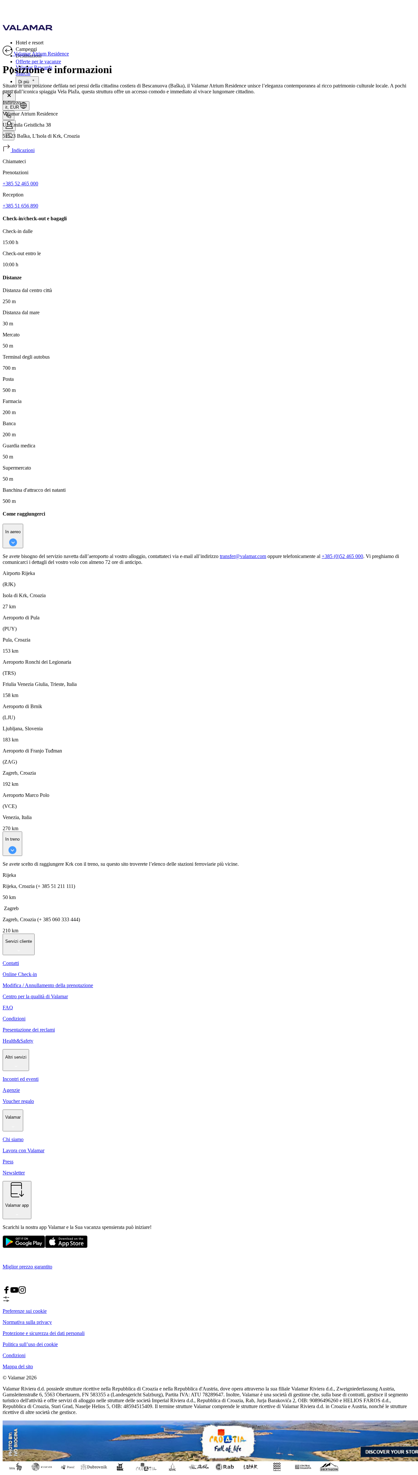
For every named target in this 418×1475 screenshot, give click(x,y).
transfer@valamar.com (243, 556)
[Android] (66, 1246)
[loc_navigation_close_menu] (9, 95)
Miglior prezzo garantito (27, 1266)
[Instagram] (22, 1292)
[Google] (24, 1246)
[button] (215, 42)
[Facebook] (6, 1292)
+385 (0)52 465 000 (342, 556)
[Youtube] (14, 1292)
